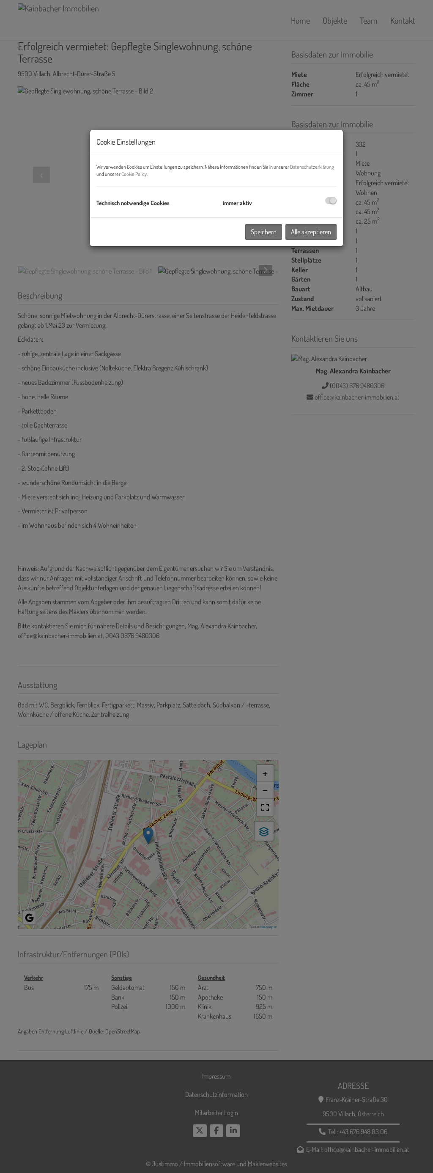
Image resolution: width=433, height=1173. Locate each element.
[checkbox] (331, 200)
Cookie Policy (134, 174)
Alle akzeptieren (311, 231)
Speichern (264, 231)
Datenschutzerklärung (312, 167)
